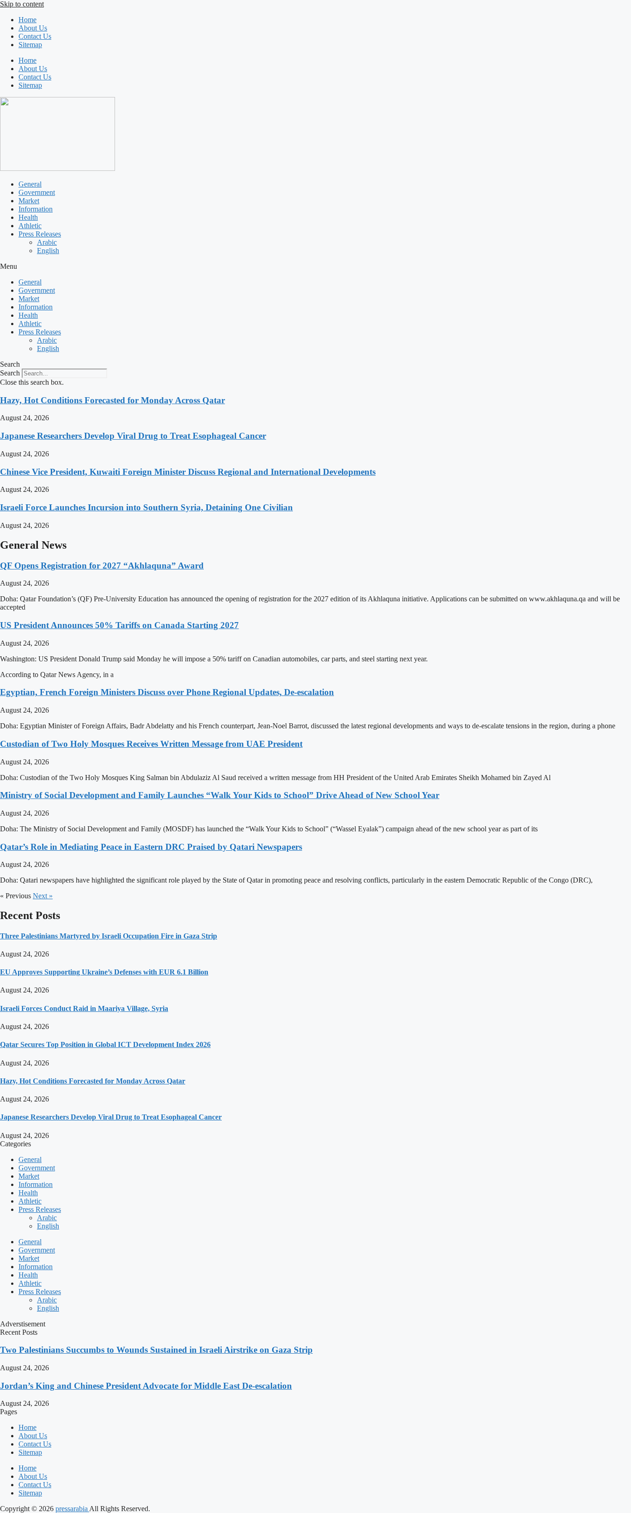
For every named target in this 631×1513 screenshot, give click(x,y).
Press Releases (39, 234)
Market (28, 201)
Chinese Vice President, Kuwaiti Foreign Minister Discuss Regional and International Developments (188, 472)
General (30, 184)
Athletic (30, 226)
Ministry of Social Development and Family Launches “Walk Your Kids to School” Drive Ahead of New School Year (219, 795)
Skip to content (22, 4)
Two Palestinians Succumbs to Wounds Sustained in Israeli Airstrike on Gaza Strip (156, 1350)
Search (10, 373)
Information (35, 209)
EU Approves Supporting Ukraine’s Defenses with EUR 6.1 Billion (104, 972)
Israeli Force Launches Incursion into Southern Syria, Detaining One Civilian (146, 507)
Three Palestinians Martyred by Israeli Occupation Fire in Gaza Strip (108, 936)
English (48, 250)
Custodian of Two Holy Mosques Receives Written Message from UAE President (151, 744)
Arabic (47, 242)
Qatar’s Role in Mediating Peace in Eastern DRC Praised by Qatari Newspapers (151, 847)
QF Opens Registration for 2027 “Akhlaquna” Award (102, 565)
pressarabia (72, 1509)
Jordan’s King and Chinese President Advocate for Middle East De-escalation (146, 1386)
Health (28, 217)
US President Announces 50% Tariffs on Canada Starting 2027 (119, 625)
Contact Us (34, 36)
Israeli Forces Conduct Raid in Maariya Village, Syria (84, 1008)
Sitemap (30, 44)
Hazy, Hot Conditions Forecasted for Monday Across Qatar (112, 400)
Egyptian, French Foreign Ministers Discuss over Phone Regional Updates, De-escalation (167, 692)
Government (36, 192)
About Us (32, 28)
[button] (315, 266)
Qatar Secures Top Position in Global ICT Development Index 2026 (105, 1044)
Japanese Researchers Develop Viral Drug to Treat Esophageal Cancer (133, 436)
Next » (43, 896)
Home (27, 20)
